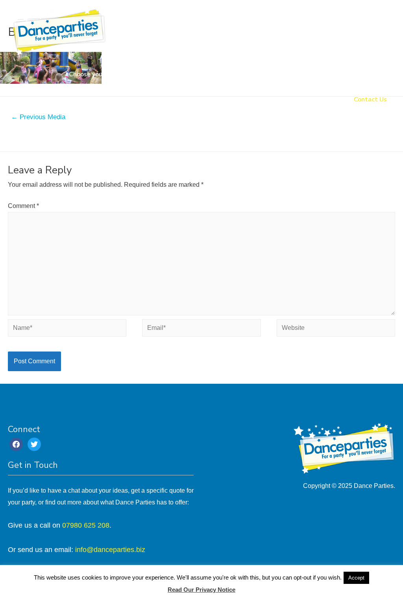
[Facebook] (16, 443)
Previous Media (38, 117)
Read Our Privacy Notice (201, 589)
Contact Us (370, 99)
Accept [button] (356, 578)
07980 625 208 (85, 525)
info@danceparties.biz (110, 550)
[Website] (336, 329)
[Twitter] (34, 443)
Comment (23, 205)
